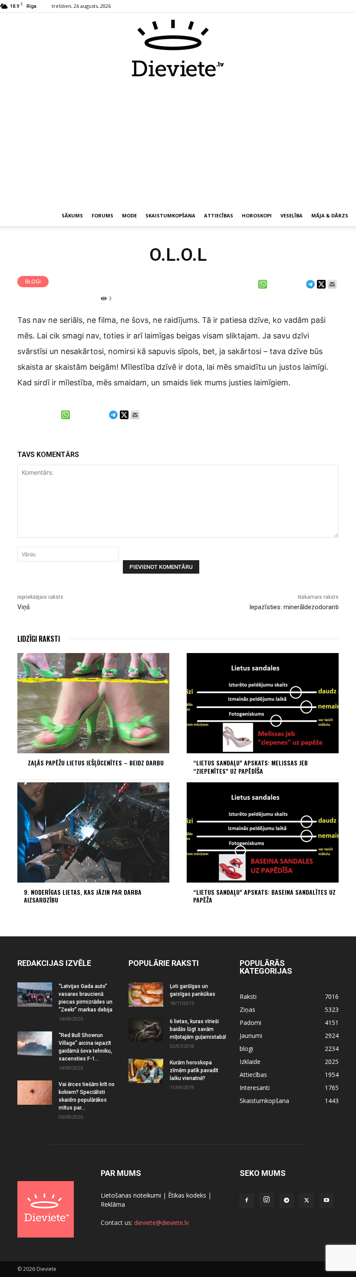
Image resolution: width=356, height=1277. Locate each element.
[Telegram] (286, 1201)
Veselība (291, 215)
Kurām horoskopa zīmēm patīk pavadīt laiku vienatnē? (194, 1070)
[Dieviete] (178, 48)
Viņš (23, 607)
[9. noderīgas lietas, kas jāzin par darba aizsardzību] (93, 832)
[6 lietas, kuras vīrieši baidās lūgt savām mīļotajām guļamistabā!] (146, 1030)
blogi (33, 281)
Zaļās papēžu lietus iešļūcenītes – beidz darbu (96, 762)
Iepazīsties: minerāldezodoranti (294, 607)
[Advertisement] (178, 142)
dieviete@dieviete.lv (161, 1222)
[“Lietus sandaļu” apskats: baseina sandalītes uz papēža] (263, 832)
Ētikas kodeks (187, 1195)
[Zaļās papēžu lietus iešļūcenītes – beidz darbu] (93, 703)
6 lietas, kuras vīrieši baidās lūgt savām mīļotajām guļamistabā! (198, 1029)
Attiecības (218, 215)
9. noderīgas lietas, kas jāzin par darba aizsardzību (83, 895)
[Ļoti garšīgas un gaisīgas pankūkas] (146, 994)
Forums (102, 215)
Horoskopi (257, 215)
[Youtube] (326, 1201)
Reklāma (113, 1204)
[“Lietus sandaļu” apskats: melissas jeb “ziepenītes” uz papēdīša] (263, 703)
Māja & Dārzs (329, 215)
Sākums (72, 215)
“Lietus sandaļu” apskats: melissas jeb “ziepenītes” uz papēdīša (250, 766)
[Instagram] (267, 1200)
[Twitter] (306, 1201)
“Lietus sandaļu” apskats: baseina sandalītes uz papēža (264, 895)
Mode (129, 215)
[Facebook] (247, 1201)
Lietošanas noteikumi (131, 1195)
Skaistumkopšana (170, 215)
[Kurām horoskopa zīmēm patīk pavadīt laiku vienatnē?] (146, 1071)
